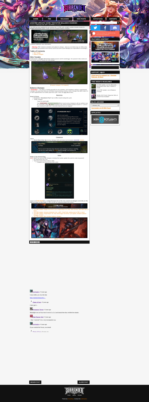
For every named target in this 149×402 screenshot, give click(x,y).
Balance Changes (38, 54)
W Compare (65, 85)
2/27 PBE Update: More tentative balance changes (47, 216)
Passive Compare (56, 85)
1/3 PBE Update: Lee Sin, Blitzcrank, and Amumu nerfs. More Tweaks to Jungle (106, 86)
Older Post (83, 382)
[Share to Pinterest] (39, 242)
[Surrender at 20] (74, 8)
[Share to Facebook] (37, 242)
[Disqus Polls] (59, 265)
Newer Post (35, 382)
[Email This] (31, 242)
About (74, 395)
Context (82, 140)
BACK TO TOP (59, 239)
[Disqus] (59, 310)
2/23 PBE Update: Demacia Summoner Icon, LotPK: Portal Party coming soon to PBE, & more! (59, 212)
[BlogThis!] (33, 242)
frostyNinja (71, 399)
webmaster (84, 399)
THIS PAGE (39, 201)
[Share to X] (35, 242)
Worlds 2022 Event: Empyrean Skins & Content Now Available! (107, 96)
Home (69, 395)
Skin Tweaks (37, 53)
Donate (80, 395)
